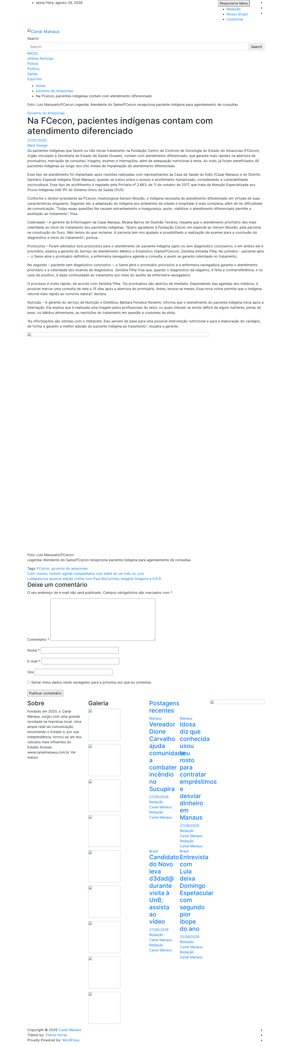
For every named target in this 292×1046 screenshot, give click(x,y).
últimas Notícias (40, 58)
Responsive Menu (234, 3)
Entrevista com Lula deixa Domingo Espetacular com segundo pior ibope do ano (197, 892)
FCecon (43, 568)
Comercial (235, 19)
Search (32, 38)
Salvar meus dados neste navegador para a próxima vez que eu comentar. (91, 682)
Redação (234, 9)
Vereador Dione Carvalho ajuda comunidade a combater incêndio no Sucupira (167, 756)
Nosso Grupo (237, 14)
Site (30, 672)
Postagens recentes (164, 707)
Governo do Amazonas (46, 113)
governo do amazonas (69, 568)
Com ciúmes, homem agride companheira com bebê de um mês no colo (85, 573)
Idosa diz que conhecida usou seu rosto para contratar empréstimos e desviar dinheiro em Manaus (198, 771)
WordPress (71, 1040)
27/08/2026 (159, 797)
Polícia (32, 63)
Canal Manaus (70, 1030)
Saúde (32, 74)
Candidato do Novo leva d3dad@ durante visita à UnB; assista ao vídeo (164, 889)
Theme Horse (56, 1035)
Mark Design (37, 145)
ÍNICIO (32, 53)
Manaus (155, 718)
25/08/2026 (189, 936)
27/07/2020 (37, 140)
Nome (33, 650)
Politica (33, 69)
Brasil (153, 851)
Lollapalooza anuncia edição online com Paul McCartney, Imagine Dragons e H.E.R (94, 579)
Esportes (34, 79)
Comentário (38, 639)
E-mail (33, 661)
